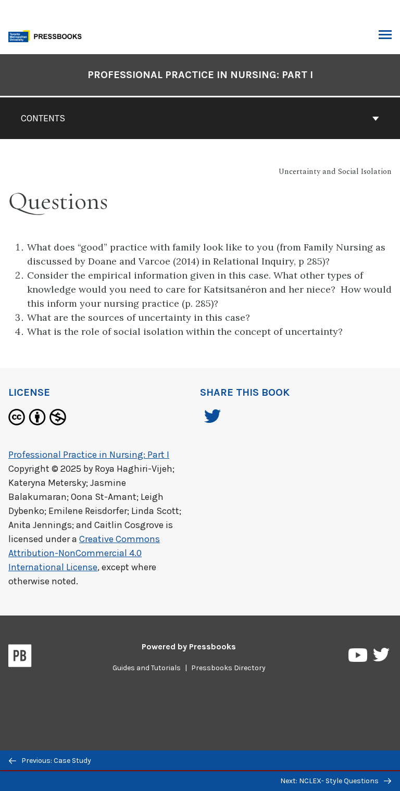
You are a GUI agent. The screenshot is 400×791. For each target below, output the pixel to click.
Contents (43, 118)
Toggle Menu (385, 35)
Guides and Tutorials (147, 667)
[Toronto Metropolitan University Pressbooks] (48, 35)
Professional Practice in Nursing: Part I (200, 75)
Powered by (189, 646)
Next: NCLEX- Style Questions (330, 780)
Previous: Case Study (55, 760)
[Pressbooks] (20, 657)
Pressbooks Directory (228, 667)
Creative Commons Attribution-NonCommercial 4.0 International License (84, 553)
